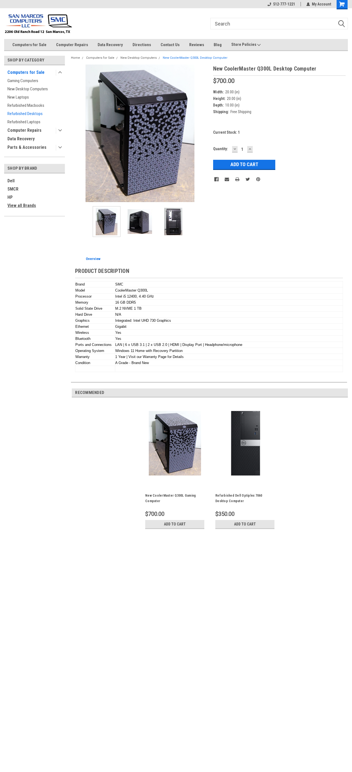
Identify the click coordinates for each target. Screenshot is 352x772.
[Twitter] (248, 179)
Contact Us (170, 44)
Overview (93, 259)
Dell (11, 180)
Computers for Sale (29, 44)
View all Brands (21, 205)
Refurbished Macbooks (25, 105)
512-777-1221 (284, 4)
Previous (76, 133)
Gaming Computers (22, 80)
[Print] (237, 179)
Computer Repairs (72, 44)
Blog (218, 44)
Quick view (175, 481)
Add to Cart (175, 524)
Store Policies (244, 44)
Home (75, 58)
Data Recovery (110, 44)
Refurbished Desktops (25, 113)
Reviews (196, 44)
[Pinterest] (258, 179)
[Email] (227, 179)
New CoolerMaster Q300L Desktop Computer (195, 58)
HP (10, 197)
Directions (142, 44)
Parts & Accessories (26, 147)
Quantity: (220, 149)
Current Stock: (226, 132)
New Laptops (18, 97)
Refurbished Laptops (23, 121)
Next (203, 133)
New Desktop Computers (27, 88)
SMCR (12, 189)
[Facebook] (216, 179)
